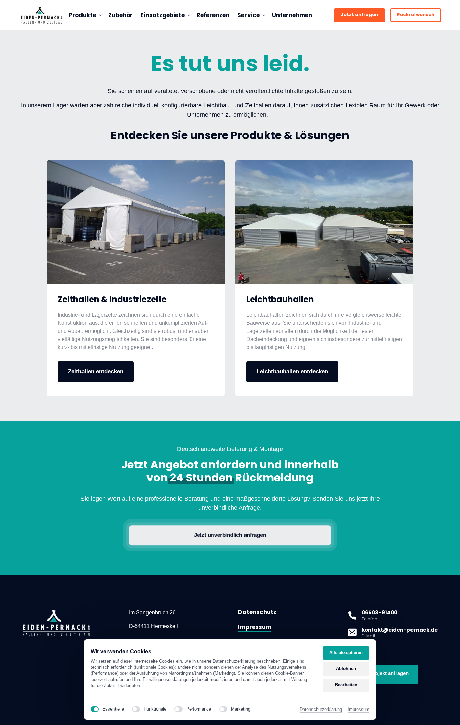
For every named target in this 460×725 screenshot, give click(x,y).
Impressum (358, 710)
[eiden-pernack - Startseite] (41, 15)
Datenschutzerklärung (321, 710)
